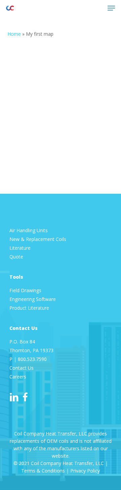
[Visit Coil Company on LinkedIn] (14, 397)
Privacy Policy (85, 470)
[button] (111, 8)
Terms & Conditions (43, 470)
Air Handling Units (29, 230)
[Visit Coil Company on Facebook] (25, 397)
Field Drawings (25, 290)
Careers (17, 376)
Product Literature (29, 308)
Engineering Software (32, 299)
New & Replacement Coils (37, 239)
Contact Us (21, 368)
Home (14, 34)
